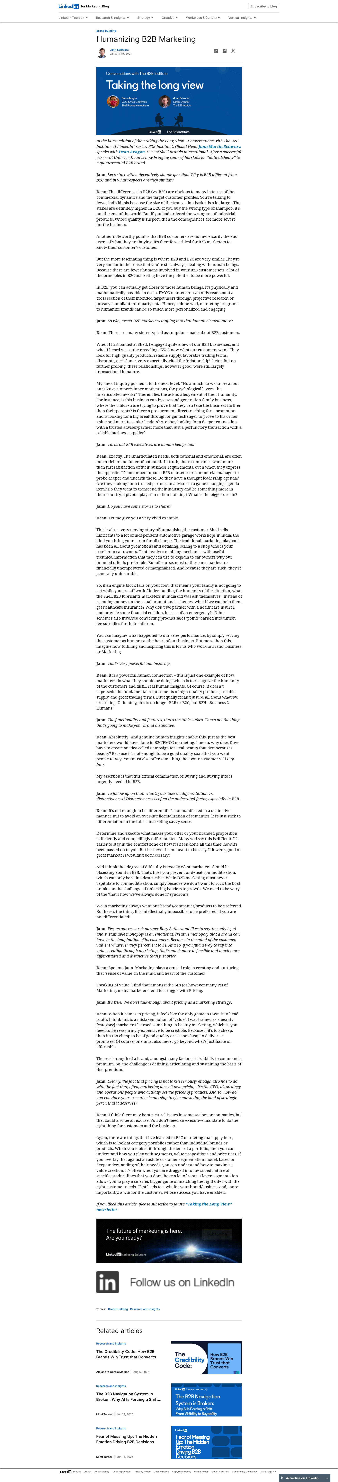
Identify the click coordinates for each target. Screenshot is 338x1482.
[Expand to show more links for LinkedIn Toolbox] (86, 18)
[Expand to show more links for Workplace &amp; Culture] (218, 18)
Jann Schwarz (119, 49)
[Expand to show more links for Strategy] (152, 18)
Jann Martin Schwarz (220, 146)
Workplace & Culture (201, 18)
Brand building (106, 30)
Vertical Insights (240, 18)
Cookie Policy (161, 1471)
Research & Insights (111, 18)
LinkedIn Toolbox (71, 18)
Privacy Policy (143, 1471)
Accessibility (101, 1471)
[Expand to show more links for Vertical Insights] (254, 18)
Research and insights (145, 1309)
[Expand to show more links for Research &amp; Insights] (127, 18)
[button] (216, 51)
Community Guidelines (245, 1471)
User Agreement (121, 1471)
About (87, 1471)
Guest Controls (220, 1471)
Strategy (143, 18)
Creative (168, 18)
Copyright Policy (181, 1471)
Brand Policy (201, 1471)
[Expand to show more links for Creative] (176, 18)
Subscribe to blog (264, 6)
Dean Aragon (132, 151)
